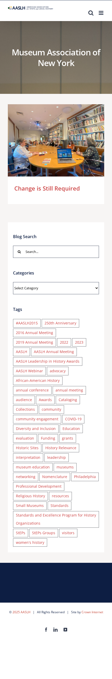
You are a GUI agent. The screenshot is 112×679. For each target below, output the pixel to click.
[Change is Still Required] (56, 140)
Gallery (64, 140)
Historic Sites (27, 447)
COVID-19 (73, 418)
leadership (56, 457)
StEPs (20, 532)
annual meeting (69, 390)
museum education (33, 467)
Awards (45, 399)
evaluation (25, 438)
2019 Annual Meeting (34, 342)
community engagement (37, 418)
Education (71, 428)
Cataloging (68, 399)
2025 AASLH (21, 612)
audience (24, 399)
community (51, 409)
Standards (60, 505)
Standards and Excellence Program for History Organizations (56, 519)
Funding (48, 438)
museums (65, 467)
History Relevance (60, 447)
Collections (25, 409)
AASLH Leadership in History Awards (47, 361)
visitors (68, 532)
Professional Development (38, 486)
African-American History (38, 380)
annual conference (32, 390)
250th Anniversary (60, 323)
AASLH (21, 351)
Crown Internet (92, 612)
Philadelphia (85, 476)
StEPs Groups (43, 532)
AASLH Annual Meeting (54, 351)
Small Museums (30, 505)
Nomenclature (54, 476)
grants (67, 438)
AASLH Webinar (29, 370)
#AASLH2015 (27, 323)
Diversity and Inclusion (36, 428)
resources (60, 495)
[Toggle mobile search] (91, 13)
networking (25, 476)
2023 (79, 342)
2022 (64, 342)
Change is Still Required (48, 140)
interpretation (28, 457)
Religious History (30, 495)
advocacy (58, 370)
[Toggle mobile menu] (101, 13)
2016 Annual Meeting (34, 332)
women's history (30, 542)
